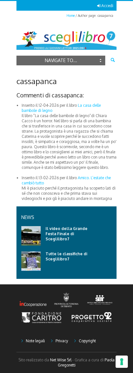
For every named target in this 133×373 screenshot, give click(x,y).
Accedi (107, 5)
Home (70, 15)
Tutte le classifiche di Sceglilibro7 (66, 256)
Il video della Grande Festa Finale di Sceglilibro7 (66, 233)
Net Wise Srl (60, 359)
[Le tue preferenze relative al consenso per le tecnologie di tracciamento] (122, 362)
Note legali (35, 340)
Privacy (62, 340)
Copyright (87, 340)
